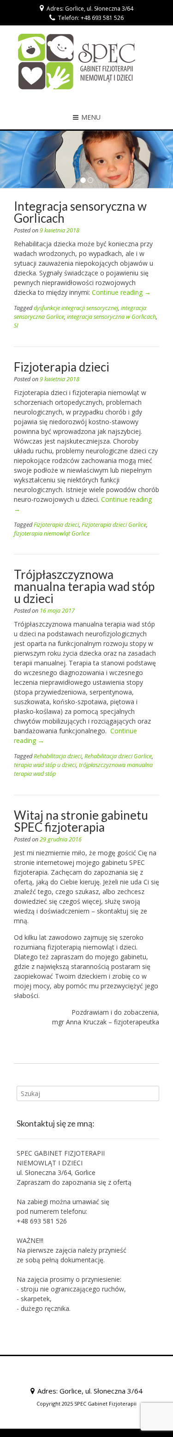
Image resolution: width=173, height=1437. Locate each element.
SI (16, 325)
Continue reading (121, 292)
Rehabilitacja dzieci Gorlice (118, 756)
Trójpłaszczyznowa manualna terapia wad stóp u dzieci (84, 586)
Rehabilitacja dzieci (58, 756)
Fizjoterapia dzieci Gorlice (114, 525)
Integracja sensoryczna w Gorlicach (80, 212)
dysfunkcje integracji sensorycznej (76, 308)
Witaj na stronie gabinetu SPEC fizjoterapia (81, 821)
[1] (83, 180)
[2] (90, 180)
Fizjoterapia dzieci (61, 366)
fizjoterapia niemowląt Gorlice (51, 533)
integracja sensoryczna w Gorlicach (111, 317)
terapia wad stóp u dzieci (45, 765)
